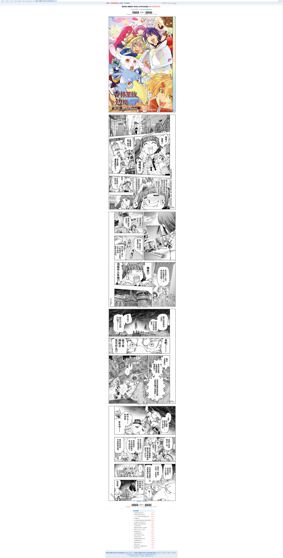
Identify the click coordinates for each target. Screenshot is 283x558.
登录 (279, 1)
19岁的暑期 (136, 540)
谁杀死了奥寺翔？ (137, 535)
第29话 (139, 531)
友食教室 (136, 531)
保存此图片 (145, 112)
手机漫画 (7, 1)
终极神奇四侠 (136, 542)
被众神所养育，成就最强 (139, 546)
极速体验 (150, 9)
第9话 (139, 544)
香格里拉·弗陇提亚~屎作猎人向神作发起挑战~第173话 (46, 1)
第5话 (139, 547)
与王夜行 (136, 525)
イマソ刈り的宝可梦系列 (139, 516)
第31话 (143, 538)
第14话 (141, 542)
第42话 (145, 546)
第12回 (142, 512)
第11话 (142, 535)
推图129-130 (146, 516)
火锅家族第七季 (137, 512)
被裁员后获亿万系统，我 (139, 527)
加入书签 (170, 3)
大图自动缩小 (143, 9)
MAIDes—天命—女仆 (138, 529)
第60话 (139, 525)
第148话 (139, 536)
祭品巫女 (136, 547)
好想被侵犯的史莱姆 (138, 538)
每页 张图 (134, 9)
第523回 (143, 514)
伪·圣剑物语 (136, 533)
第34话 (140, 533)
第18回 (145, 527)
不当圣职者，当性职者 (138, 522)
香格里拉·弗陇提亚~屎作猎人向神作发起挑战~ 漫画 (24, 1)
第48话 (144, 523)
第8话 (144, 529)
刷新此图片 (139, 112)
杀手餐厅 (136, 536)
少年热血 (11, 1)
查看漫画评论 (164, 3)
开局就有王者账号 (137, 514)
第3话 (140, 540)
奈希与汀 (136, 544)
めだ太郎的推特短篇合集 (139, 520)
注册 (281, 1)
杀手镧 (135, 518)
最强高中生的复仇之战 (138, 523)
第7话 (138, 518)
